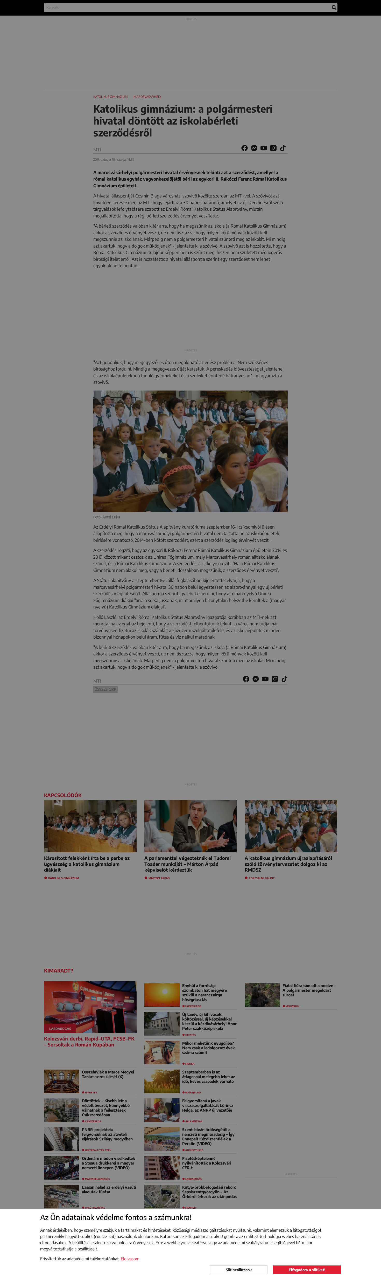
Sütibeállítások (239, 1270)
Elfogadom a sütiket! (307, 1270)
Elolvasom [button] (130, 1258)
